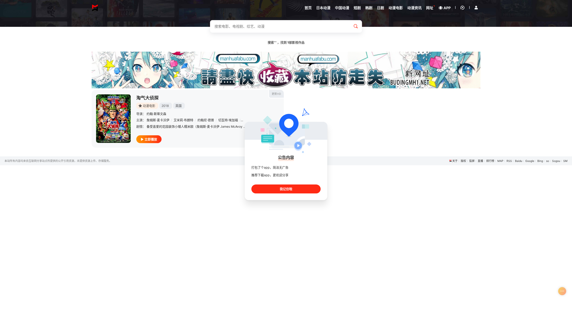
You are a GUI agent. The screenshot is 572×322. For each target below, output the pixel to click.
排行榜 (490, 161)
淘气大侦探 (147, 98)
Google (529, 161)
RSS (509, 161)
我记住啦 (286, 189)
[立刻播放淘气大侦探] (113, 118)
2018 (165, 106)
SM (565, 161)
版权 (463, 161)
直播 (480, 161)
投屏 (472, 161)
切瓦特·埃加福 (228, 120)
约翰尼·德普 (206, 120)
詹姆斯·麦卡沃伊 (158, 120)
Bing (540, 161)
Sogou (556, 161)
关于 (455, 161)
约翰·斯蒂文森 (156, 114)
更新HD (276, 93)
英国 (178, 106)
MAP (500, 161)
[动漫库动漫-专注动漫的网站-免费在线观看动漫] (95, 7)
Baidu (518, 161)
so (547, 161)
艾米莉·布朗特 (183, 120)
